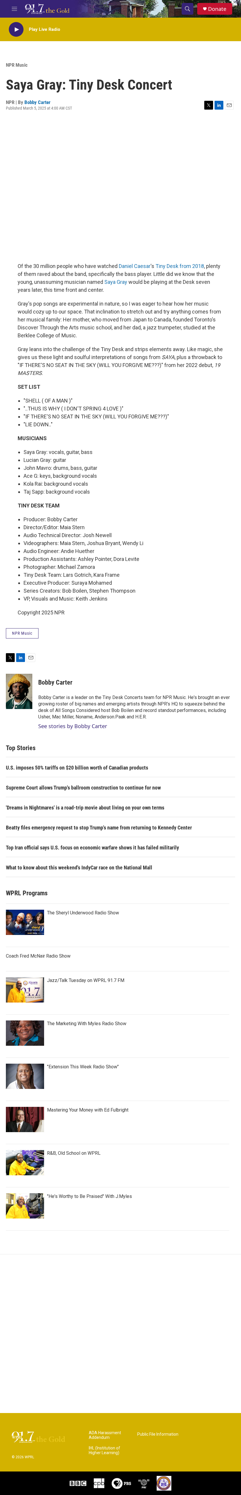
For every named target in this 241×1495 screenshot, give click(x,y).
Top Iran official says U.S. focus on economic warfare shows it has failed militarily (92, 847)
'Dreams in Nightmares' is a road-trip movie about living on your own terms (85, 808)
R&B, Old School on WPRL (74, 1153)
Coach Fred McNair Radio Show (38, 956)
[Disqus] (120, 1333)
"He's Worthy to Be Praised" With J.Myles (89, 1196)
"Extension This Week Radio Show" (83, 1067)
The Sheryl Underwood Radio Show (83, 913)
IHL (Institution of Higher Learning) (104, 1450)
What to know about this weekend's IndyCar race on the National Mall (79, 867)
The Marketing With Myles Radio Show (86, 1023)
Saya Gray (115, 282)
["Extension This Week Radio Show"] (25, 1076)
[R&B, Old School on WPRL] (25, 1162)
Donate (217, 9)
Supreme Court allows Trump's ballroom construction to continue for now (83, 788)
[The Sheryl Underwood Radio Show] (25, 922)
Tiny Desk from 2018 (179, 266)
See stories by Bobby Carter (72, 726)
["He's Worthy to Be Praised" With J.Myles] (25, 1206)
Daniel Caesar (134, 266)
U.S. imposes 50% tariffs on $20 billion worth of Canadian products (77, 768)
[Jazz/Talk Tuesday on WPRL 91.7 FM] (25, 990)
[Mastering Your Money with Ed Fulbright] (25, 1119)
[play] (16, 29)
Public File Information (157, 1434)
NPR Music (17, 65)
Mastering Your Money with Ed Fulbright (87, 1110)
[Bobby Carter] (19, 691)
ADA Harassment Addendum (105, 1435)
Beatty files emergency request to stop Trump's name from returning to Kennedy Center (99, 827)
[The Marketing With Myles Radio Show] (25, 1033)
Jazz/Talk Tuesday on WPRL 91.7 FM (85, 980)
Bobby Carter (37, 102)
